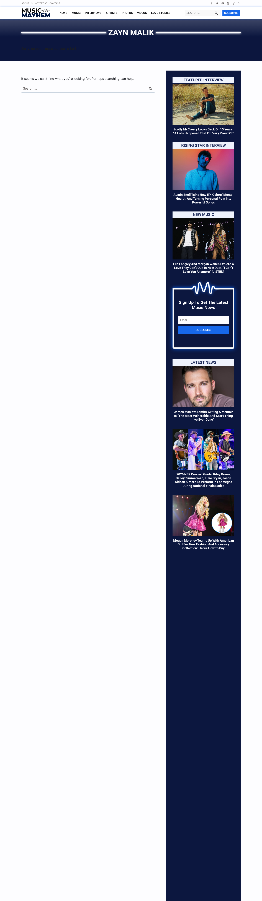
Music (76, 13)
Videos (142, 13)
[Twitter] (217, 3)
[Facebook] (211, 3)
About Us (27, 3)
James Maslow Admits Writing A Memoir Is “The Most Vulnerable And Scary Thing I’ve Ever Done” (203, 415)
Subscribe (204, 330)
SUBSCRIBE (231, 12)
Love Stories (160, 13)
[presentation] (203, 104)
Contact (55, 3)
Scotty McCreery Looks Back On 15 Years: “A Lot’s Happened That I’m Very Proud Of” (203, 131)
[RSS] (239, 3)
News (63, 13)
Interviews (93, 13)
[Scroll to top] (253, 894)
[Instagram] (228, 3)
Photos (127, 13)
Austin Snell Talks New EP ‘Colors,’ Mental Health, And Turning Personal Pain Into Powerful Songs (203, 198)
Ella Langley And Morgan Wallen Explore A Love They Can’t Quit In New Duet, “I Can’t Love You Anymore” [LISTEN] (203, 267)
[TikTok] (233, 3)
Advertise (41, 3)
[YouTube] (222, 3)
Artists (111, 13)
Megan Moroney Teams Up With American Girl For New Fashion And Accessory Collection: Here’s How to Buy (203, 544)
